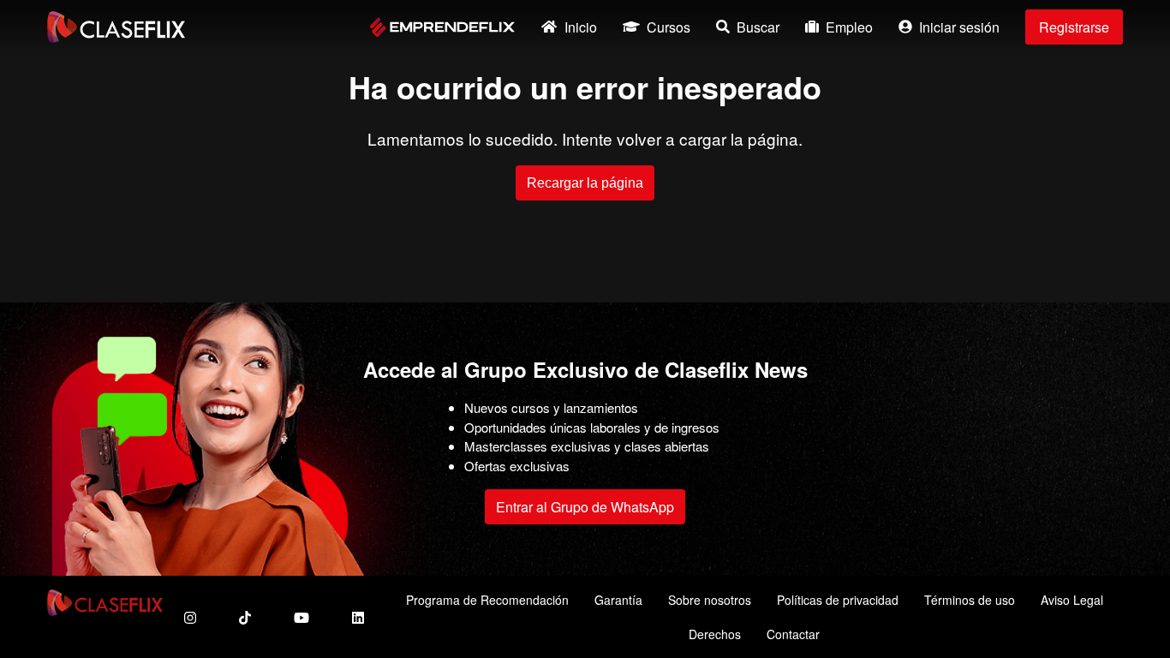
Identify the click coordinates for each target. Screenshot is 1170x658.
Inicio (580, 27)
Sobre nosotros (709, 599)
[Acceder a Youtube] (301, 617)
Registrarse (1074, 27)
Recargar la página (585, 183)
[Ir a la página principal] (116, 27)
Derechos (715, 634)
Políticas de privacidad (837, 599)
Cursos (668, 27)
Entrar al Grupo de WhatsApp (585, 507)
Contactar (793, 634)
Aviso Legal (1072, 599)
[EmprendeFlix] (442, 27)
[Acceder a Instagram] (190, 617)
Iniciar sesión (959, 27)
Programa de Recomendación (487, 599)
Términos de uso (969, 599)
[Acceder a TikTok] (245, 617)
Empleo (849, 27)
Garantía (618, 599)
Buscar (758, 27)
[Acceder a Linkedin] (358, 617)
